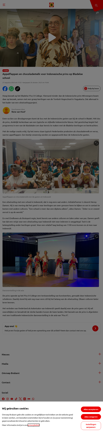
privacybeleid (33, 425)
